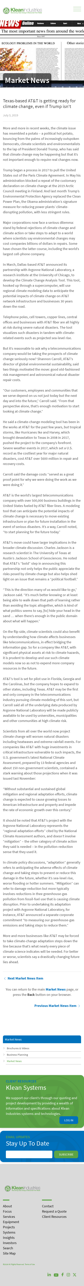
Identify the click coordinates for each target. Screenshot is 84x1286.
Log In (68, 1120)
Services (9, 1216)
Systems (9, 1232)
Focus (7, 1211)
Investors (10, 1243)
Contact (48, 1206)
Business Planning (17, 1054)
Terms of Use (30, 1264)
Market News (14, 1061)
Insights (9, 1237)
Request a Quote (54, 1211)
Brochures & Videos (18, 1048)
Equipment (11, 1222)
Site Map (9, 1253)
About (7, 1206)
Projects (9, 1227)
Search (8, 1248)
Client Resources (54, 1216)
